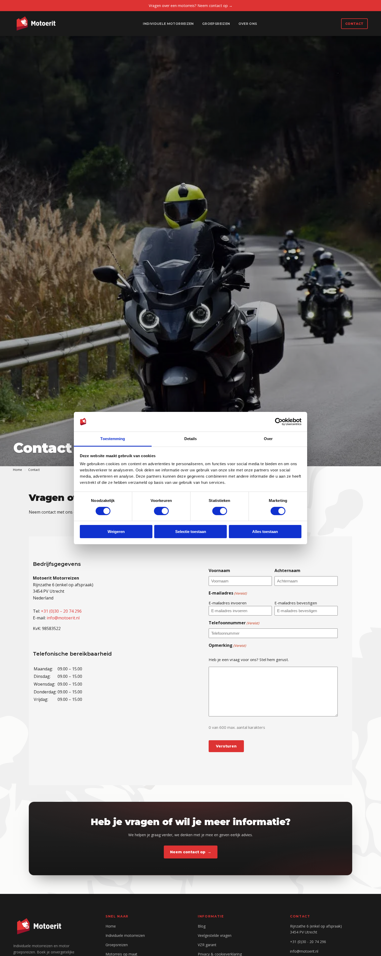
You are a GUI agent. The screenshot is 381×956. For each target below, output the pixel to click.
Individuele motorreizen (168, 24)
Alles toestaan (265, 531)
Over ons (247, 24)
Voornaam (219, 570)
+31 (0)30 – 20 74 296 (61, 611)
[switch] (161, 511)
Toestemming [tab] (112, 438)
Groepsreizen (216, 24)
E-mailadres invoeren (227, 602)
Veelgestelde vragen (214, 935)
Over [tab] (268, 438)
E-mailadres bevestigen (295, 602)
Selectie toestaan (190, 531)
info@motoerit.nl (63, 617)
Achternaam (287, 570)
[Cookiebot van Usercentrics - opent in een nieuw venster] (278, 422)
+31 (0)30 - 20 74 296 (308, 941)
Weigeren (116, 531)
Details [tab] (190, 438)
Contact (354, 24)
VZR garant (207, 944)
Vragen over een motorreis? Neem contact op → (190, 5)
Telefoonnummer (234, 623)
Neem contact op (187, 852)
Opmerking (227, 645)
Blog (202, 926)
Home (17, 470)
